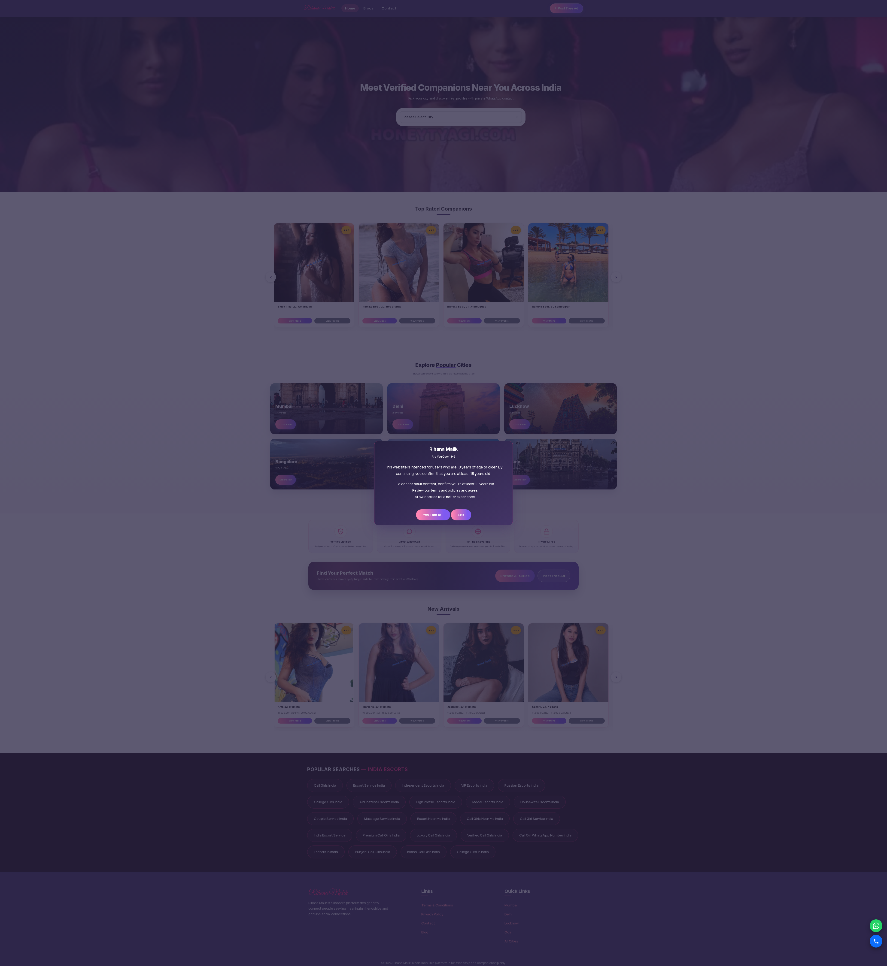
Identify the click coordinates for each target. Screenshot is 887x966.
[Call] (876, 941)
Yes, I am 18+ (433, 514)
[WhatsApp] (876, 925)
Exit (461, 514)
